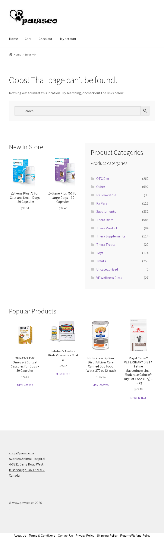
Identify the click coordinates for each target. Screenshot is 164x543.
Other (100, 186)
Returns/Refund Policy (135, 535)
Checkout (46, 39)
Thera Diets (104, 220)
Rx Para (101, 203)
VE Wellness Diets (109, 277)
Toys (99, 253)
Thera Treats (105, 244)
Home (13, 39)
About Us (20, 535)
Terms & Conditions (42, 535)
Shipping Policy (107, 535)
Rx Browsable (106, 195)
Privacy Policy (85, 535)
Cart (28, 39)
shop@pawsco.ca (21, 453)
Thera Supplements (110, 236)
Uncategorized (107, 269)
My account (68, 39)
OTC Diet (103, 178)
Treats (101, 261)
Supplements (106, 211)
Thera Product (106, 228)
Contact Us (65, 535)
